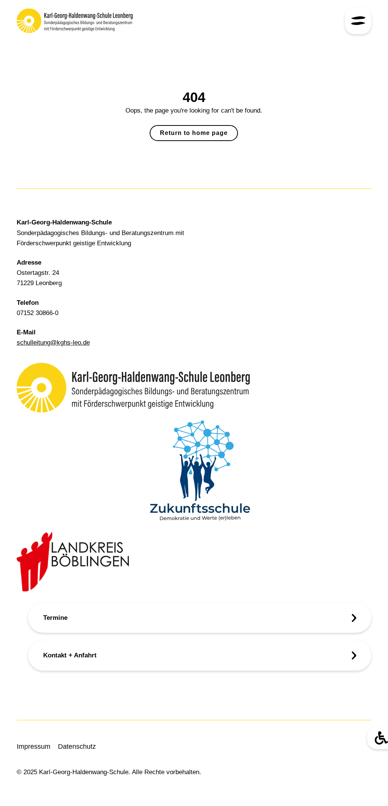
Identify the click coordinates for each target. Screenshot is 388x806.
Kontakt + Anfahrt (70, 655)
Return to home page (194, 133)
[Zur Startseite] (75, 21)
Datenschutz (77, 746)
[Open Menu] (358, 21)
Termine (55, 617)
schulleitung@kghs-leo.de (53, 342)
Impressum (33, 746)
